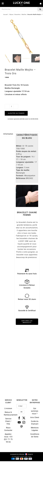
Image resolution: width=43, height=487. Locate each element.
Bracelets (17, 14)
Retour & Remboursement (8, 413)
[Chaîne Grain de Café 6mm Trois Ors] (12, 340)
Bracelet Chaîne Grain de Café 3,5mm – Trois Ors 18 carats (12, 384)
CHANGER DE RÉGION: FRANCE (21, 454)
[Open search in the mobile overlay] (21, 9)
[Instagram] (23, 422)
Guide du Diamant (34, 422)
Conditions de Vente (34, 435)
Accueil (5, 14)
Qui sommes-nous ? (35, 411)
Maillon (24, 14)
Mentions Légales (35, 429)
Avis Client (34, 417)
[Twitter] (23, 418)
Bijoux (11, 14)
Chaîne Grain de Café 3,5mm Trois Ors (30, 357)
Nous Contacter (8, 429)
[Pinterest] (21, 426)
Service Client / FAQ (8, 421)
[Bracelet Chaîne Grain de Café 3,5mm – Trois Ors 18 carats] (12, 366)
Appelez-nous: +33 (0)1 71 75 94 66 (8, 438)
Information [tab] (8, 134)
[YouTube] (19, 422)
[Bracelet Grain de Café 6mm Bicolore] (31, 366)
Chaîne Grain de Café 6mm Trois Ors (12, 357)
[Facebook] (19, 418)
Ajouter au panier (16, 113)
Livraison (8, 408)
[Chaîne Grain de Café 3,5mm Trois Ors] (31, 340)
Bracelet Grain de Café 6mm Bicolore (30, 383)
